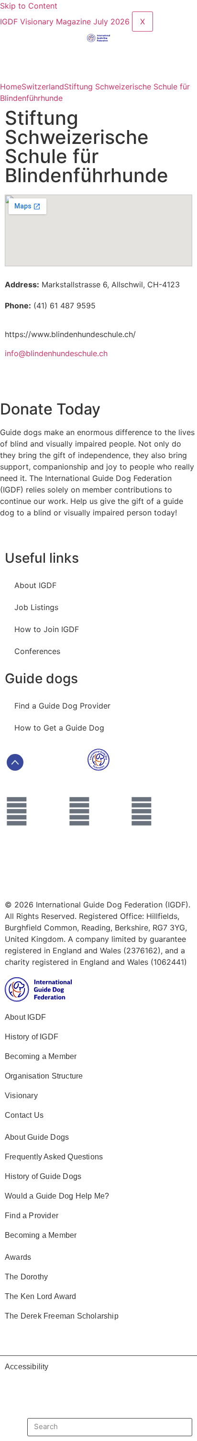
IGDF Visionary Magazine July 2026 (66, 21)
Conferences (37, 651)
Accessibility (27, 1367)
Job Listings (36, 607)
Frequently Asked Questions (54, 1157)
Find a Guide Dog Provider (62, 705)
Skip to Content (28, 6)
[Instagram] (141, 811)
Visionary (21, 1096)
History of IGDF (31, 1037)
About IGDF (35, 585)
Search (173, 1427)
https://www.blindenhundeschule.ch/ (70, 334)
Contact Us (24, 1115)
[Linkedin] (79, 811)
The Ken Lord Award (41, 1296)
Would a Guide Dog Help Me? (57, 1196)
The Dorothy (26, 1277)
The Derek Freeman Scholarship (62, 1316)
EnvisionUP (129, 878)
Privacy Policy (138, 856)
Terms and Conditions (54, 856)
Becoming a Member (41, 1056)
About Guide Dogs (37, 1137)
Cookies (29, 878)
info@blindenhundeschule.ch (56, 353)
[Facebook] (17, 811)
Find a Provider (31, 1216)
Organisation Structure (44, 1076)
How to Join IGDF (46, 629)
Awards (18, 1257)
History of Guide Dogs (43, 1176)
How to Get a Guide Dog (59, 727)
